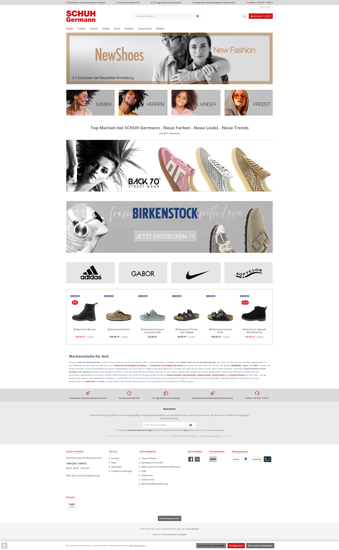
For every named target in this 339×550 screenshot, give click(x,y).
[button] (4, 546)
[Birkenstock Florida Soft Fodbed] (186, 308)
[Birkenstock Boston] (118, 308)
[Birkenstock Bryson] (85, 308)
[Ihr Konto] (244, 16)
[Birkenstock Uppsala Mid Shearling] (254, 308)
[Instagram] (197, 459)
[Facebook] (191, 459)
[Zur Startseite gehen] (80, 16)
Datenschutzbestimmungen (184, 436)
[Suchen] (198, 16)
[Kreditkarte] (267, 459)
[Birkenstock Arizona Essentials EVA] (152, 308)
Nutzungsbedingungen (211, 436)
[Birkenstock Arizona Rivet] (220, 308)
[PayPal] (246, 459)
